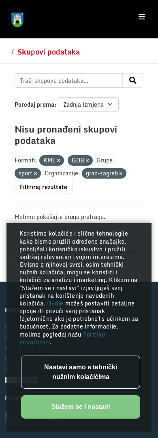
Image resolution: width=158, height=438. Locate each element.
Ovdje (56, 303)
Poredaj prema (34, 104)
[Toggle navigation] (141, 16)
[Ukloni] (58, 160)
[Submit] (132, 80)
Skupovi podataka (48, 51)
